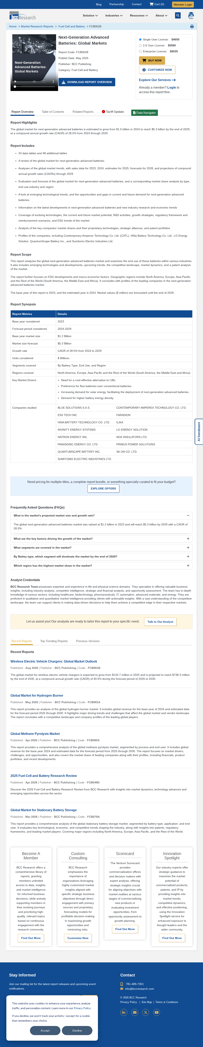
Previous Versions (88, 641)
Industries (112, 15)
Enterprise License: (160, 51)
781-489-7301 (135, 984)
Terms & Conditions (167, 1002)
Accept (45, 1030)
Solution (89, 15)
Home (13, 26)
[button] (102, 515)
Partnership (116, 4)
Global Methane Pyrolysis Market (35, 733)
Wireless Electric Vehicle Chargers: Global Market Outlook (54, 661)
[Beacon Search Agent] (191, 15)
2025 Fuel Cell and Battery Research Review (44, 775)
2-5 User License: (159, 45)
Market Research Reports (37, 26)
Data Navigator (146, 112)
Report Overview (22, 111)
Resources (137, 15)
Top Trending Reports (54, 641)
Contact (137, 4)
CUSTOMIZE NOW (160, 69)
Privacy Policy (82, 1008)
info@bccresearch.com (139, 988)
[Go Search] (178, 15)
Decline (77, 1030)
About (160, 15)
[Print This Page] (192, 26)
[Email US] (134, 1012)
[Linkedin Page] (123, 1012)
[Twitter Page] (145, 1012)
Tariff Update (115, 111)
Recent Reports (21, 641)
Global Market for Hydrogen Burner (37, 695)
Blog (99, 4)
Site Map (147, 1002)
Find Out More (31, 938)
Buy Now (155, 60)
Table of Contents (53, 111)
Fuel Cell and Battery (71, 26)
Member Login (183, 4)
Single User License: (161, 39)
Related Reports (83, 111)
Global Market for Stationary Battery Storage (44, 810)
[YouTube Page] (156, 1012)
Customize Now (77, 938)
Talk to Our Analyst (160, 621)
